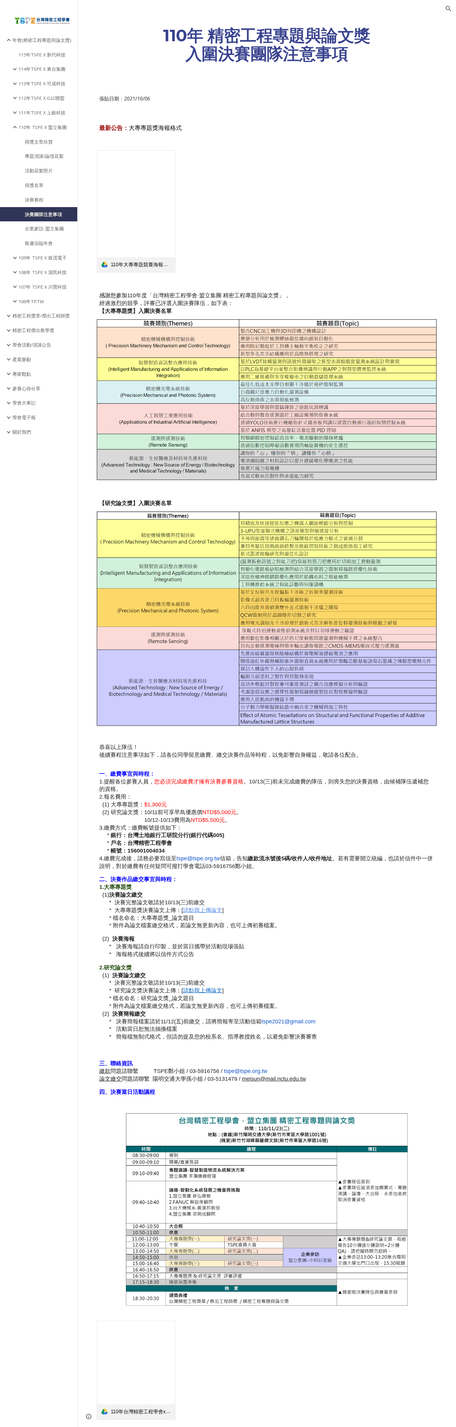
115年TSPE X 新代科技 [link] (42, 54)
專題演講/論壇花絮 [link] (44, 156)
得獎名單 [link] (34, 185)
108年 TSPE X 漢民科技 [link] (43, 272)
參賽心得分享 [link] (26, 388)
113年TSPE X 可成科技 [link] (42, 83)
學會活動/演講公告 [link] (31, 345)
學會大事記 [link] (24, 403)
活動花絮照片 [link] (39, 170)
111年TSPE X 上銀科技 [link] (42, 112)
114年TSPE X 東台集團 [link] (42, 69)
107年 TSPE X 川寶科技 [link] (43, 287)
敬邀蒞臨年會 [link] (39, 243)
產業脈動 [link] (21, 359)
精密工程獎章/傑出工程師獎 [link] (41, 315)
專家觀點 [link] (21, 374)
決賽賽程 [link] (34, 200)
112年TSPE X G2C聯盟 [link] (42, 98)
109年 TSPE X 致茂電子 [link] (43, 258)
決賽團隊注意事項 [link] (43, 214)
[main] (267, 44)
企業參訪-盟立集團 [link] (44, 228)
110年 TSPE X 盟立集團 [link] (43, 127)
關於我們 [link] (21, 432)
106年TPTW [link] (31, 301)
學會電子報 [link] (24, 417)
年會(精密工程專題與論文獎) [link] (41, 40)
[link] (136, 211)
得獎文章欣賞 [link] (39, 142)
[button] (448, 8)
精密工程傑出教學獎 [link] (33, 330)
